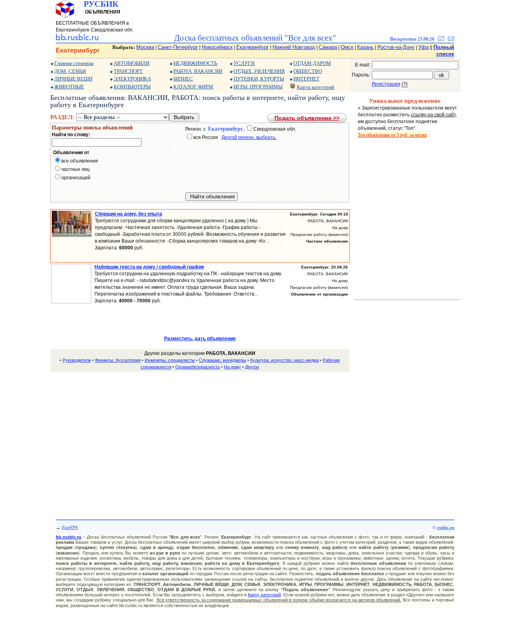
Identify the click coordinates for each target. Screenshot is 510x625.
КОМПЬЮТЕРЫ (132, 87)
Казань (365, 47)
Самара (328, 47)
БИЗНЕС (183, 79)
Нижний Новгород (294, 47)
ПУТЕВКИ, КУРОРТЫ (258, 79)
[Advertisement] (200, 434)
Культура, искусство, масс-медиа (284, 360)
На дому (232, 366)
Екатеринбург (252, 47)
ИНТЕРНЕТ (306, 79)
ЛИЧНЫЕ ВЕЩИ (73, 79)
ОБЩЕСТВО (307, 71)
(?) (405, 84)
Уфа (423, 47)
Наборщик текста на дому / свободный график (149, 267)
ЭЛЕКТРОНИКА (132, 79)
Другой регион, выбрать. (249, 137)
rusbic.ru (445, 527)
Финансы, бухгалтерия (118, 360)
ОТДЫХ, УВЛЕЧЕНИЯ (259, 71)
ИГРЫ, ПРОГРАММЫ (257, 87)
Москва (145, 47)
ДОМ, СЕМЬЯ (70, 71)
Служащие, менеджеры (222, 360)
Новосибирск (217, 47)
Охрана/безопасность (197, 366)
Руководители (77, 360)
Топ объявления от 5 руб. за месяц (392, 135)
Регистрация (386, 84)
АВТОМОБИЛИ (131, 63)
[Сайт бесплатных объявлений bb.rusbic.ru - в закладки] (441, 39)
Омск (347, 47)
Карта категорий (315, 87)
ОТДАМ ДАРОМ (312, 63)
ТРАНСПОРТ (128, 71)
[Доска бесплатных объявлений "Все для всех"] (77, 39)
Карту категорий (264, 594)
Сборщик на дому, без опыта (128, 214)
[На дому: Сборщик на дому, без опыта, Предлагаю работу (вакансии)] (72, 235)
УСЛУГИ (244, 63)
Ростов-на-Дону (396, 47)
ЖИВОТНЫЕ (69, 87)
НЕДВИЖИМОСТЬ (195, 63)
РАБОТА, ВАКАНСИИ (197, 71)
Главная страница (74, 63)
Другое (252, 366)
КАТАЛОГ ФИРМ (193, 87)
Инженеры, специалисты (170, 360)
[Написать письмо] (451, 39)
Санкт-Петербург (178, 47)
